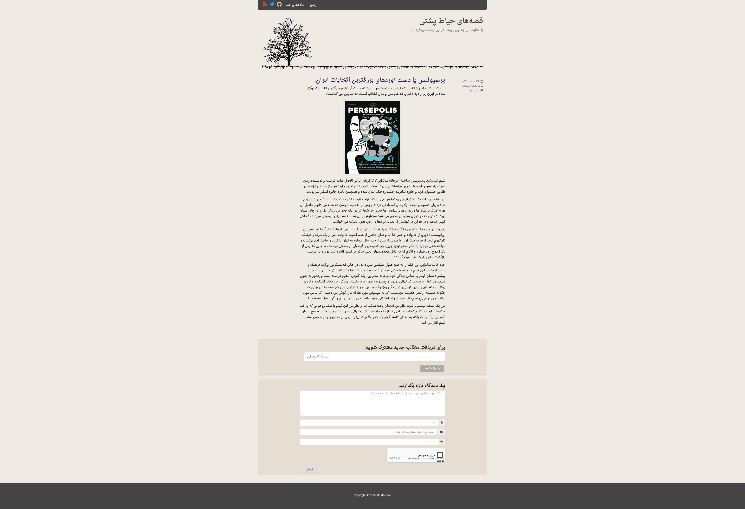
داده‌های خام (295, 5)
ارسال (309, 469)
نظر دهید (474, 90)
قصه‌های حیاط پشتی (451, 21)
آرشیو (313, 5)
